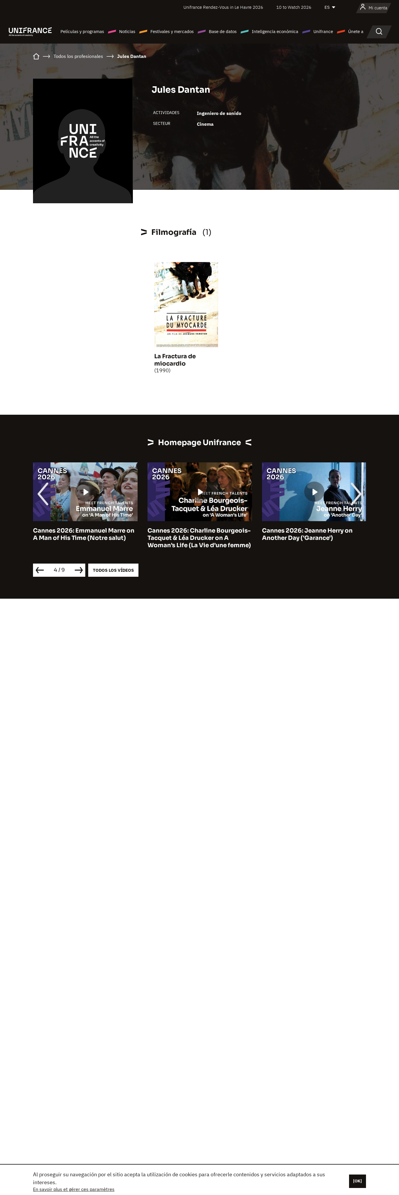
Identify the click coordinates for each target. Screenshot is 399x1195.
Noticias (127, 31)
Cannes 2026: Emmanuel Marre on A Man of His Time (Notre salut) (83, 534)
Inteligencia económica (275, 31)
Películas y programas (82, 31)
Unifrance (323, 31)
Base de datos (223, 31)
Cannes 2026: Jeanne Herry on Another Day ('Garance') (307, 534)
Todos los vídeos (113, 570)
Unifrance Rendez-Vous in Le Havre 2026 (223, 7)
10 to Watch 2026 (293, 7)
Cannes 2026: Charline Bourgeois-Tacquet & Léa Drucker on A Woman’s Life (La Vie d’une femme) (199, 538)
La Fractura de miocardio (175, 360)
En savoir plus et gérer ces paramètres (74, 1189)
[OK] (357, 1181)
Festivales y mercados (172, 31)
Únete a (355, 31)
